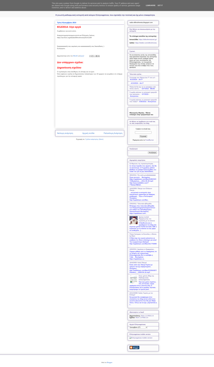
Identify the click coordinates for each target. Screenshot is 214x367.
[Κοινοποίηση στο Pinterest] (99, 56)
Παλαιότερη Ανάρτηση (113, 133)
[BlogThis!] (92, 56)
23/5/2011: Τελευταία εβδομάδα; (141, 204)
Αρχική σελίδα (88, 133)
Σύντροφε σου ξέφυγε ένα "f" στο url (142, 77)
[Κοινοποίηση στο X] (94, 56)
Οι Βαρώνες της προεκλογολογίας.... (142, 163)
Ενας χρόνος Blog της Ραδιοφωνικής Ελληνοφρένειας (146, 278)
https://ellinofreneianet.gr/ (147, 39)
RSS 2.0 (151, 316)
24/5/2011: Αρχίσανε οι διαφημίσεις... (142, 249)
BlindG (75, 56)
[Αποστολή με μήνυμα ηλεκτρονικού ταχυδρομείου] (90, 56)
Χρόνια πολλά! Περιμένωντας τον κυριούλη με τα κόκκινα (147, 219)
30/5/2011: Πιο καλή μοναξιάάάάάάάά (143, 175)
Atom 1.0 (144, 316)
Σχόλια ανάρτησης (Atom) (94, 139)
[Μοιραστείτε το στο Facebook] (97, 56)
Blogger (109, 362)
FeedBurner (149, 140)
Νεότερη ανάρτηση (65, 133)
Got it (160, 5)
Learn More (150, 5)
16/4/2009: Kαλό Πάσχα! (138, 262)
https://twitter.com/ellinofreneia (146, 43)
